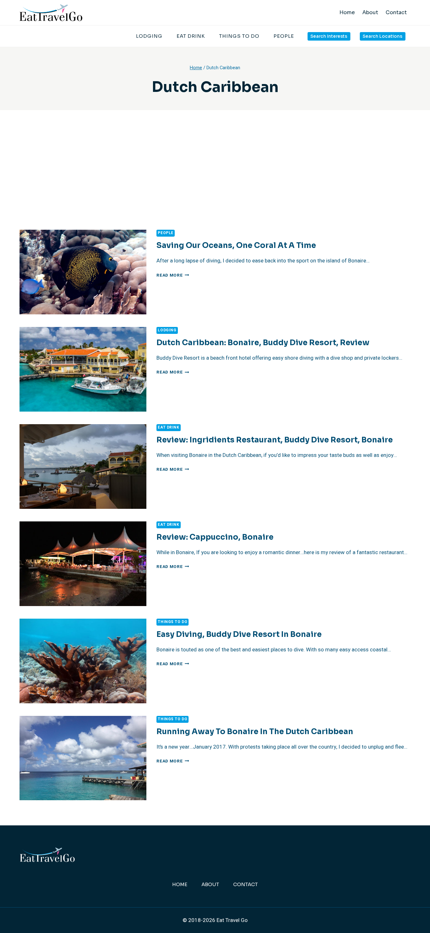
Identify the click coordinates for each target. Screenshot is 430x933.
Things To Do (239, 36)
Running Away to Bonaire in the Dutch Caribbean (254, 731)
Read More (172, 275)
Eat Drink (191, 36)
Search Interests (328, 36)
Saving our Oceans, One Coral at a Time (236, 245)
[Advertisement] (215, 182)
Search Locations (382, 36)
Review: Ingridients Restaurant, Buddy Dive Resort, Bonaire (274, 440)
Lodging (149, 36)
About (370, 12)
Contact (396, 12)
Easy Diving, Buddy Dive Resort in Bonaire (239, 634)
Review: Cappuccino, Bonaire (215, 537)
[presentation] (83, 272)
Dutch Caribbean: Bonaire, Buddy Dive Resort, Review (263, 342)
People (284, 36)
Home (347, 12)
